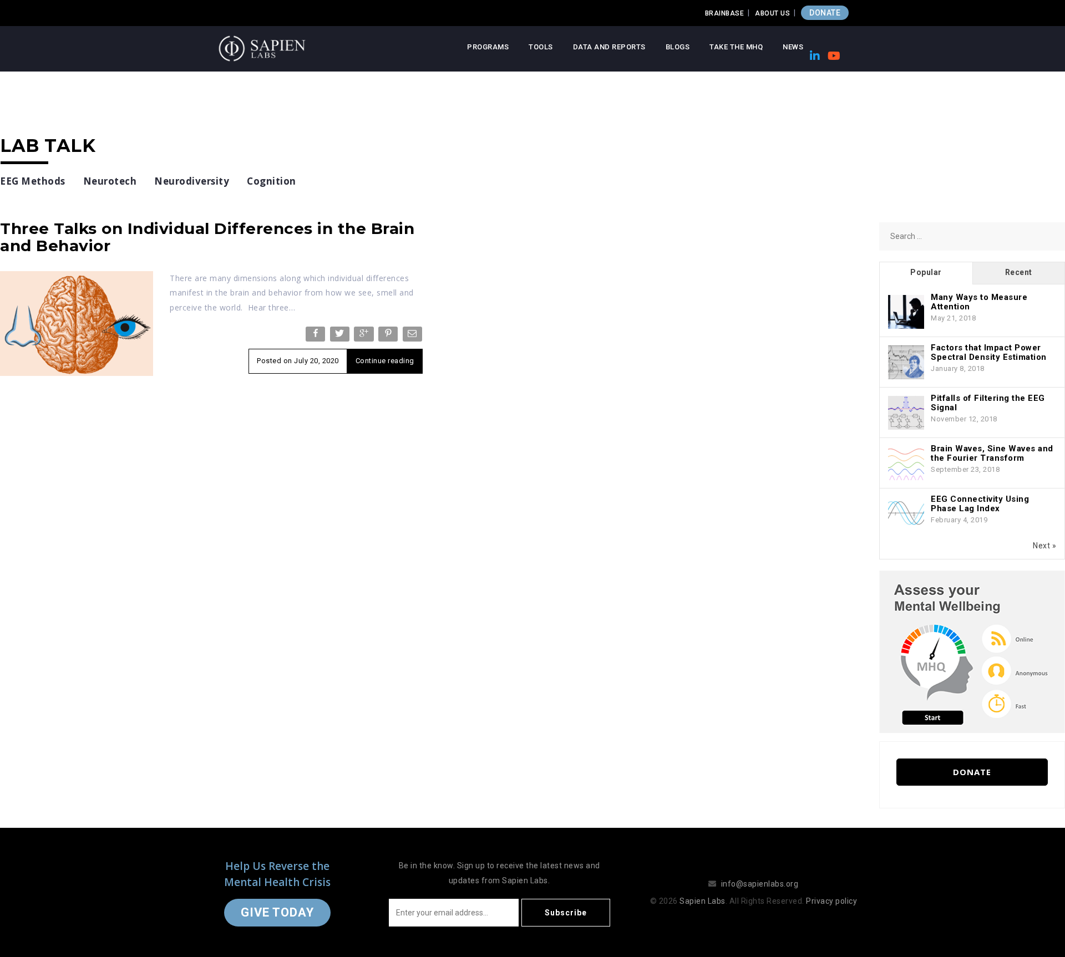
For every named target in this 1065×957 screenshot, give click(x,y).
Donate (972, 771)
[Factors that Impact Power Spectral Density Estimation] (906, 362)
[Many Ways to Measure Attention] (906, 312)
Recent (1018, 272)
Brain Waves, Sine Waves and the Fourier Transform (992, 453)
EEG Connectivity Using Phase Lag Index (980, 503)
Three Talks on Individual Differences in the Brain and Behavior (207, 237)
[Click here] (972, 651)
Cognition (271, 181)
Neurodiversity (191, 181)
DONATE (824, 12)
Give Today (277, 912)
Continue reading (385, 361)
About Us (772, 13)
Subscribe (566, 912)
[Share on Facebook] (316, 336)
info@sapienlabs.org (760, 883)
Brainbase (724, 13)
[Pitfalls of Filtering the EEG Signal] (906, 413)
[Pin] (389, 336)
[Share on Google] (365, 336)
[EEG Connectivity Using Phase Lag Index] (906, 514)
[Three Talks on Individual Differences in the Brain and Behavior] (76, 322)
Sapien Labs (702, 901)
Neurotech (110, 181)
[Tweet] (341, 336)
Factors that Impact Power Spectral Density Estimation (989, 352)
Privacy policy (831, 901)
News (793, 47)
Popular (926, 272)
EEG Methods (32, 181)
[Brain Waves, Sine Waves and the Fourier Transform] (906, 463)
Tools (541, 47)
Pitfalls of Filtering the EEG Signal (988, 403)
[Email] (413, 336)
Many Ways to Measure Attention (979, 302)
